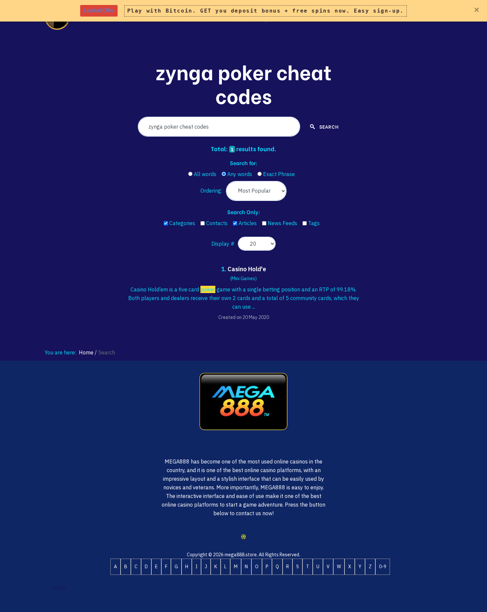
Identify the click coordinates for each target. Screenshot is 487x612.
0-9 (382, 567)
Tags (314, 223)
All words (205, 174)
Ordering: (211, 190)
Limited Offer (99, 10)
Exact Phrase (279, 174)
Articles (248, 223)
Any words (239, 174)
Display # (223, 243)
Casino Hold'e (247, 269)
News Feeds (282, 223)
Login (58, 588)
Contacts (217, 223)
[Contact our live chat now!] (243, 536)
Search (328, 126)
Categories (182, 223)
